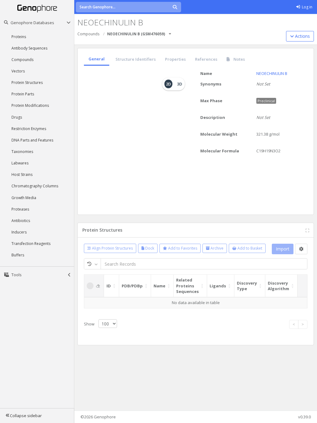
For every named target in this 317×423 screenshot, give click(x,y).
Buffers (17, 255)
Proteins (18, 36)
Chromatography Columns (34, 186)
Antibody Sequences (29, 48)
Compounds (22, 59)
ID (108, 286)
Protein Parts (22, 94)
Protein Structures (27, 82)
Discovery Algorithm (278, 286)
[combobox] (170, 32)
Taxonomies (22, 151)
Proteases (20, 209)
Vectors (18, 71)
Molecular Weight (218, 134)
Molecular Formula (219, 151)
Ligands (218, 286)
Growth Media (23, 197)
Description (212, 117)
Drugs (16, 117)
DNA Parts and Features (32, 140)
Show (89, 324)
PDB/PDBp (132, 286)
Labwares (19, 163)
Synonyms (210, 84)
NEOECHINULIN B (271, 73)
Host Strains (22, 174)
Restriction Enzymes (28, 128)
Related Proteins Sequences (187, 285)
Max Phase (211, 100)
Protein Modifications (30, 105)
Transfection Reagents (30, 243)
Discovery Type (247, 286)
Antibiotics (20, 220)
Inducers (19, 232)
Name (206, 73)
